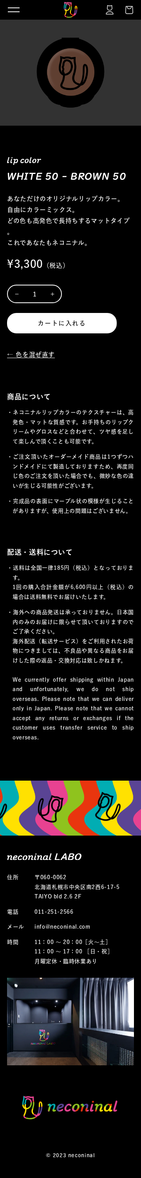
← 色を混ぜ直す (31, 354)
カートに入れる (62, 323)
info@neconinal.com (62, 926)
